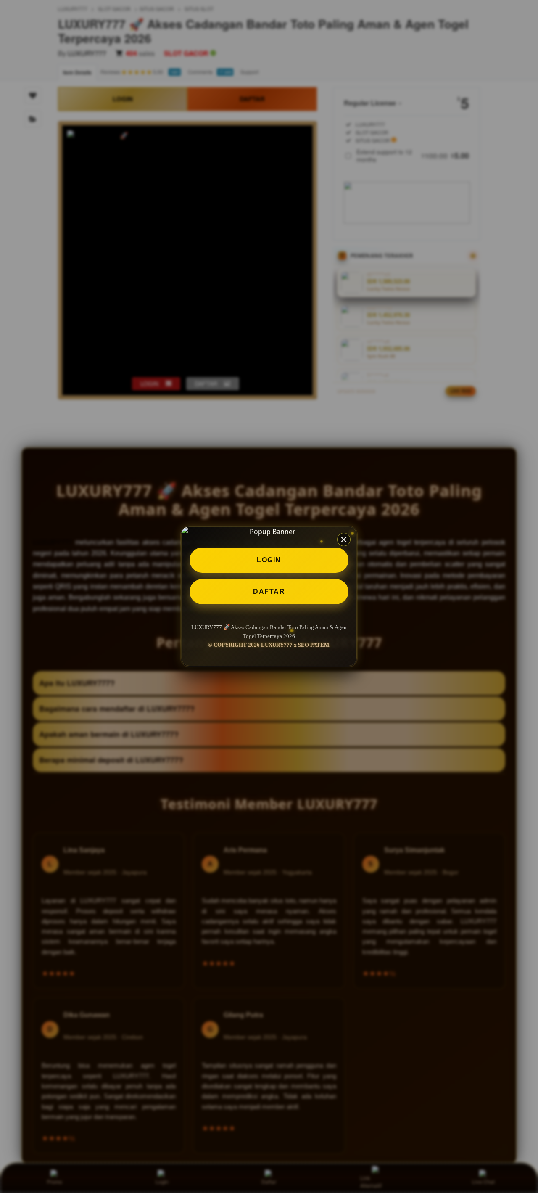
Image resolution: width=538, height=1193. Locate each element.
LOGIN (269, 559)
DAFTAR (269, 591)
